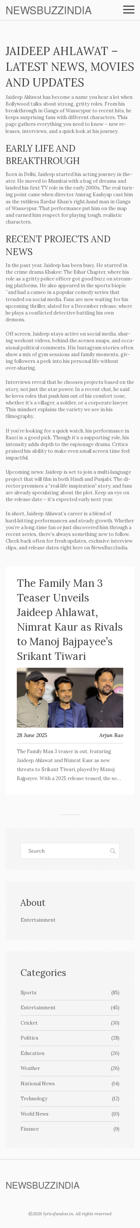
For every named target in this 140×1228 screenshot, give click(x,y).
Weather (70, 1068)
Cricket (70, 1023)
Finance (70, 1129)
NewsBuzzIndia (49, 10)
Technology (70, 1098)
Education (70, 1053)
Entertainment (70, 1007)
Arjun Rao (111, 735)
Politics (70, 1038)
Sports (70, 992)
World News (70, 1114)
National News (70, 1083)
